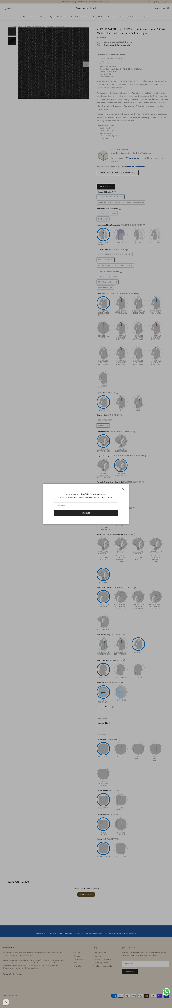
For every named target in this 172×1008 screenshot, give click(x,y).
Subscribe (86, 513)
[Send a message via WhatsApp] (166, 991)
